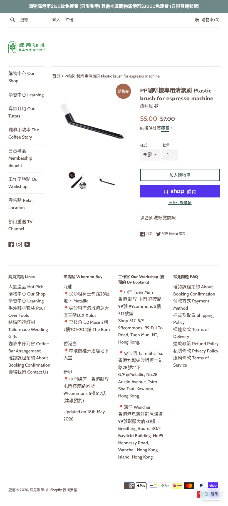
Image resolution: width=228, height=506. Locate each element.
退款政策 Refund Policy (196, 343)
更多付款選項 (180, 202)
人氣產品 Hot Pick (25, 286)
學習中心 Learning (26, 94)
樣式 (143, 145)
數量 (166, 145)
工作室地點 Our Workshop (23, 183)
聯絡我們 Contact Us (28, 372)
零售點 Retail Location (21, 204)
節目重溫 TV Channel (20, 225)
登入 (56, 19)
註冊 (69, 19)
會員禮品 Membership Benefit (20, 158)
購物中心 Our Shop (21, 77)
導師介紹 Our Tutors (21, 112)
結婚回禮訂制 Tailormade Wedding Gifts (28, 329)
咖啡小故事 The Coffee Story (23, 133)
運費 (165, 128)
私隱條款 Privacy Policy (195, 351)
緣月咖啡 (37, 490)
